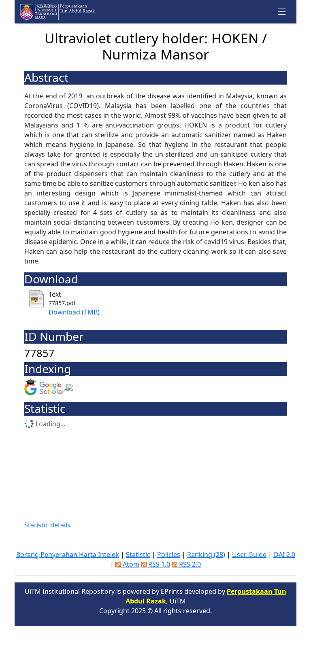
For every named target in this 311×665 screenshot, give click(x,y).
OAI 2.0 (284, 554)
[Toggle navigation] (282, 12)
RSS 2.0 (189, 564)
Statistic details (47, 525)
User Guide (249, 554)
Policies (168, 554)
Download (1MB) (74, 312)
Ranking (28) (206, 554)
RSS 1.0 (158, 564)
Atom (130, 564)
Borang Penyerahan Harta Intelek (67, 554)
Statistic (138, 554)
